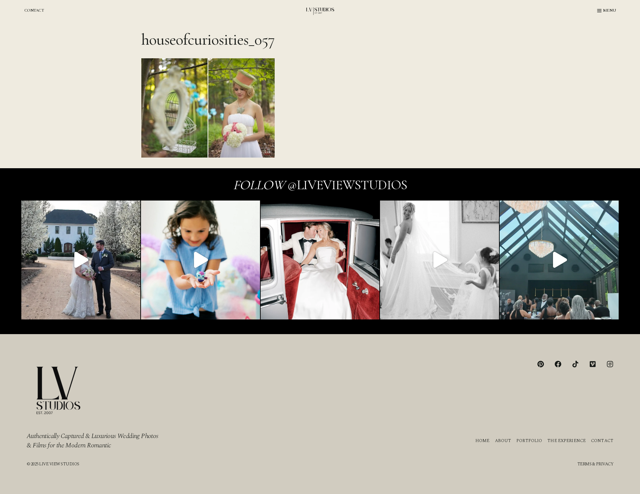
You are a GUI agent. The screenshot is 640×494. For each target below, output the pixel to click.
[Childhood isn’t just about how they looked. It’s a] (200, 260)
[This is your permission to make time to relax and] (80, 260)
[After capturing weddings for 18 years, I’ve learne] (559, 260)
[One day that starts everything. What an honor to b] (439, 260)
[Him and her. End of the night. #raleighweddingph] (320, 260)
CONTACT (34, 10)
